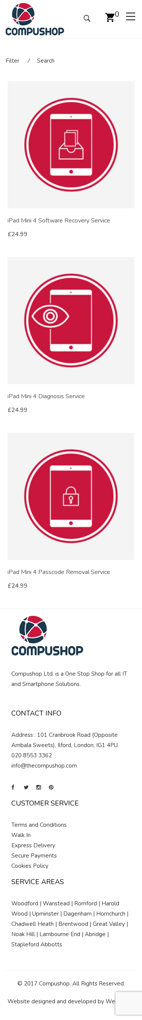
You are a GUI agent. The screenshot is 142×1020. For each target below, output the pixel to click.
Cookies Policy (29, 866)
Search (46, 61)
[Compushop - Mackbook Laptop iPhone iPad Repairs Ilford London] (35, 18)
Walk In (21, 835)
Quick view (131, 234)
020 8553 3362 (31, 755)
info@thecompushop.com (44, 765)
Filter (12, 61)
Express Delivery (33, 845)
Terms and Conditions (39, 825)
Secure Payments (34, 855)
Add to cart (30, 234)
